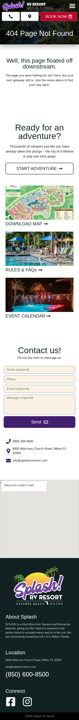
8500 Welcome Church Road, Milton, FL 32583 (33, 659)
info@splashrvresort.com (21, 666)
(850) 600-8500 (27, 674)
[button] (72, 6)
